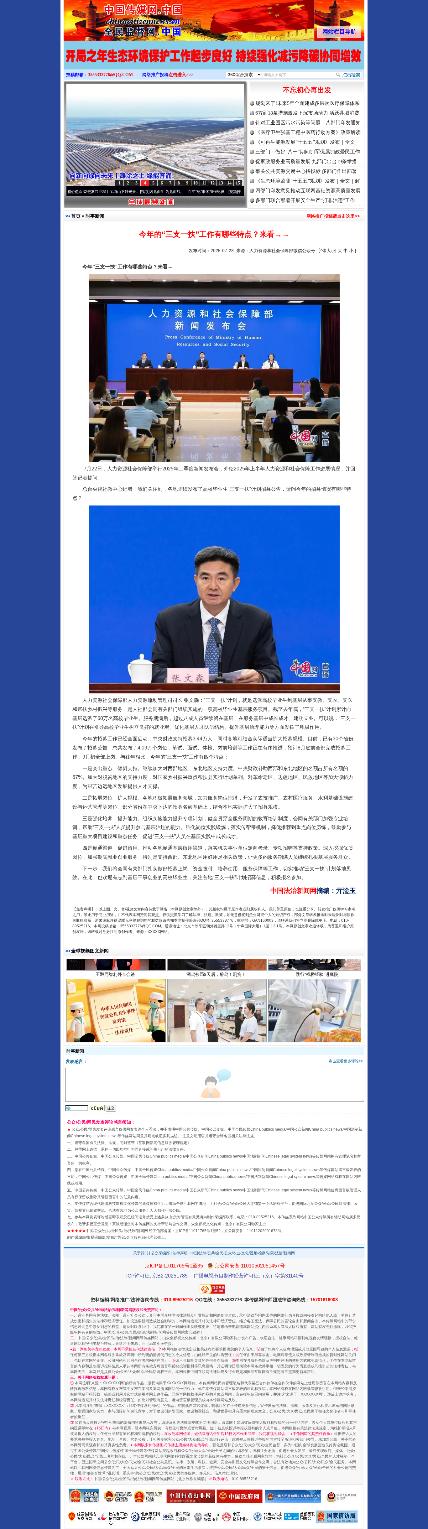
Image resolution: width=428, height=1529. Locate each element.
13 (221, 183)
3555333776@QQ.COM (110, 74)
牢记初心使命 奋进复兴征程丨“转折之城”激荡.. (219, 191)
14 (229, 183)
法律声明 (180, 1253)
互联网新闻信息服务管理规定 (162, 1143)
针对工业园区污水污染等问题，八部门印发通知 (308, 122)
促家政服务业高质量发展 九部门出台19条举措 (306, 161)
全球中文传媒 (115, 18)
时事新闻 (95, 216)
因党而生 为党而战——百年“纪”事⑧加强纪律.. (130, 191)
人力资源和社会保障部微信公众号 (282, 250)
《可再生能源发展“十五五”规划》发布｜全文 (305, 142)
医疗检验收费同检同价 (317, 978)
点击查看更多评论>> (346, 1061)
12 (212, 183)
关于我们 (140, 1253)
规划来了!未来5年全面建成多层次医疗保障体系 (307, 103)
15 (238, 183)
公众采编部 (160, 1253)
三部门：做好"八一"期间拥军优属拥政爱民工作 (307, 151)
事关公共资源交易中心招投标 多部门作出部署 (306, 171)
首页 (76, 216)
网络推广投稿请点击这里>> (333, 216)
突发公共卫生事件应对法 (115, 978)
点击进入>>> (181, 74)
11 (204, 183)
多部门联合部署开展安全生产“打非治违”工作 (305, 200)
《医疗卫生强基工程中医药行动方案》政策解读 (308, 132)
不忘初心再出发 (307, 90)
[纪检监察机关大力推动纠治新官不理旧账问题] (214, 62)
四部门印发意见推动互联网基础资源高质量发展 (308, 190)
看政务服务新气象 (216, 978)
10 (195, 183)
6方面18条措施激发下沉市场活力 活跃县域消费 (307, 113)
